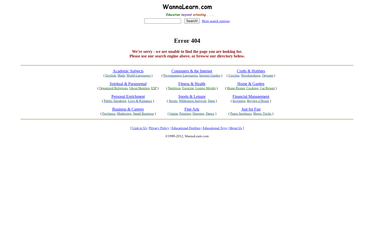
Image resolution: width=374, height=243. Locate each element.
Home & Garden (250, 84)
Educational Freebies (185, 128)
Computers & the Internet (191, 71)
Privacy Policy (159, 128)
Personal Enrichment (128, 96)
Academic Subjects (128, 71)
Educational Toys (215, 128)
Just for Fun (251, 109)
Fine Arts (191, 109)
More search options (216, 21)
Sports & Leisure (192, 96)
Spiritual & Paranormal (128, 84)
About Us (235, 128)
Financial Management (251, 96)
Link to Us (139, 128)
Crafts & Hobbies (251, 71)
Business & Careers (128, 109)
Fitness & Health (191, 84)
